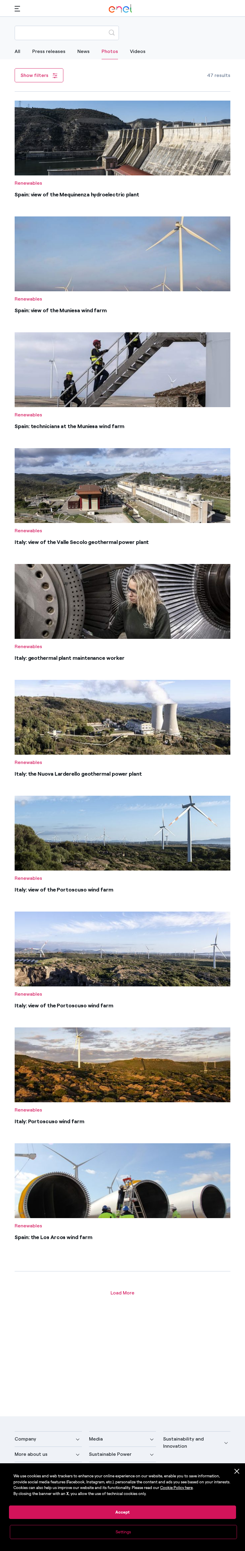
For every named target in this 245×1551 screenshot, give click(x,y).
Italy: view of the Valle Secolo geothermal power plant (82, 542)
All (17, 51)
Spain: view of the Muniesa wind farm (61, 310)
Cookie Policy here (176, 1487)
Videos (138, 51)
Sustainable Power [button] (110, 1454)
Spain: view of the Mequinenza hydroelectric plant (77, 194)
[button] (17, 8)
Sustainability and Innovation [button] (183, 1442)
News (83, 51)
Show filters (35, 75)
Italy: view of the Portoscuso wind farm (64, 889)
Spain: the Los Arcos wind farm (53, 1237)
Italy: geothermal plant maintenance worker (69, 658)
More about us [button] (31, 1454)
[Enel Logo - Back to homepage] (120, 8)
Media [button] (96, 1439)
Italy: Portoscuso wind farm (49, 1121)
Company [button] (25, 1439)
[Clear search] (97, 32)
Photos (110, 51)
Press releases (48, 51)
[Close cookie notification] (237, 1471)
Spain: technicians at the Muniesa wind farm (69, 426)
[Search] (112, 32)
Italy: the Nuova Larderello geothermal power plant (78, 774)
